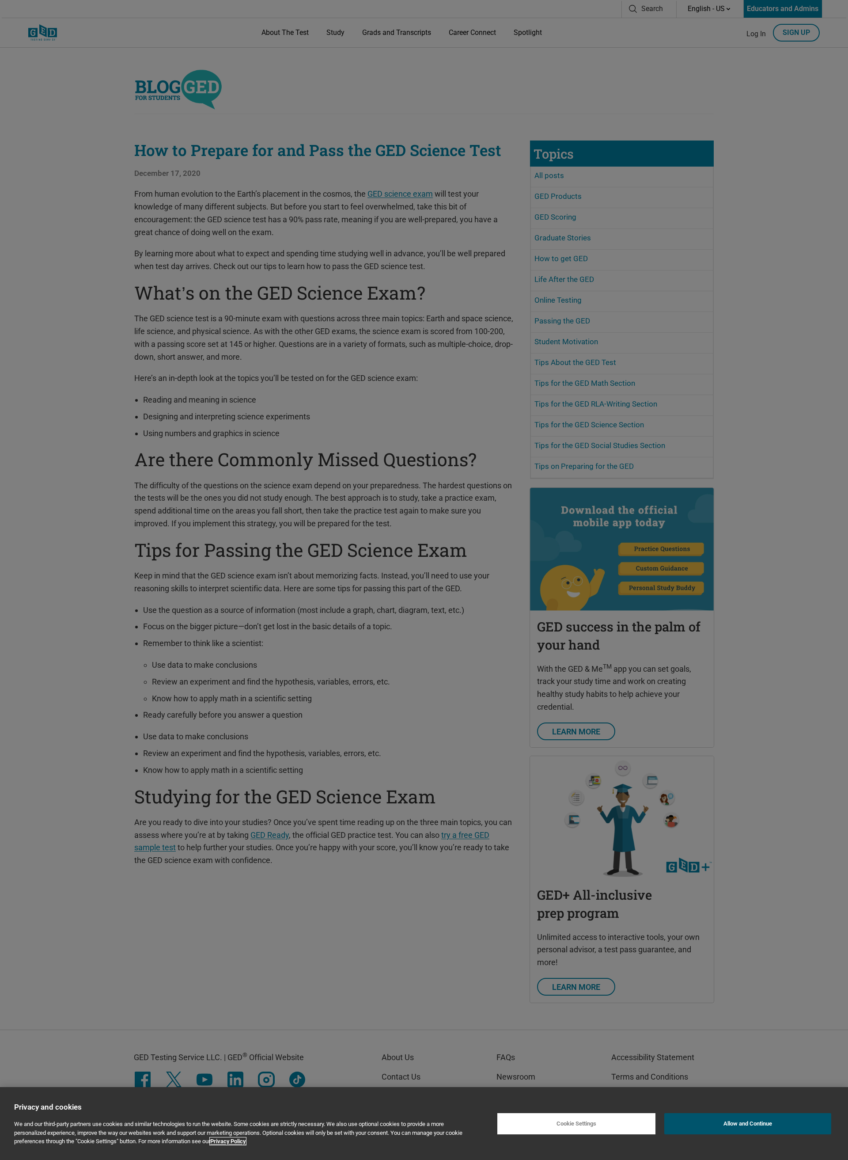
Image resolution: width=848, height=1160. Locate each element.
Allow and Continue (747, 1123)
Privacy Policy (228, 1141)
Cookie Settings (576, 1123)
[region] (424, 1123)
